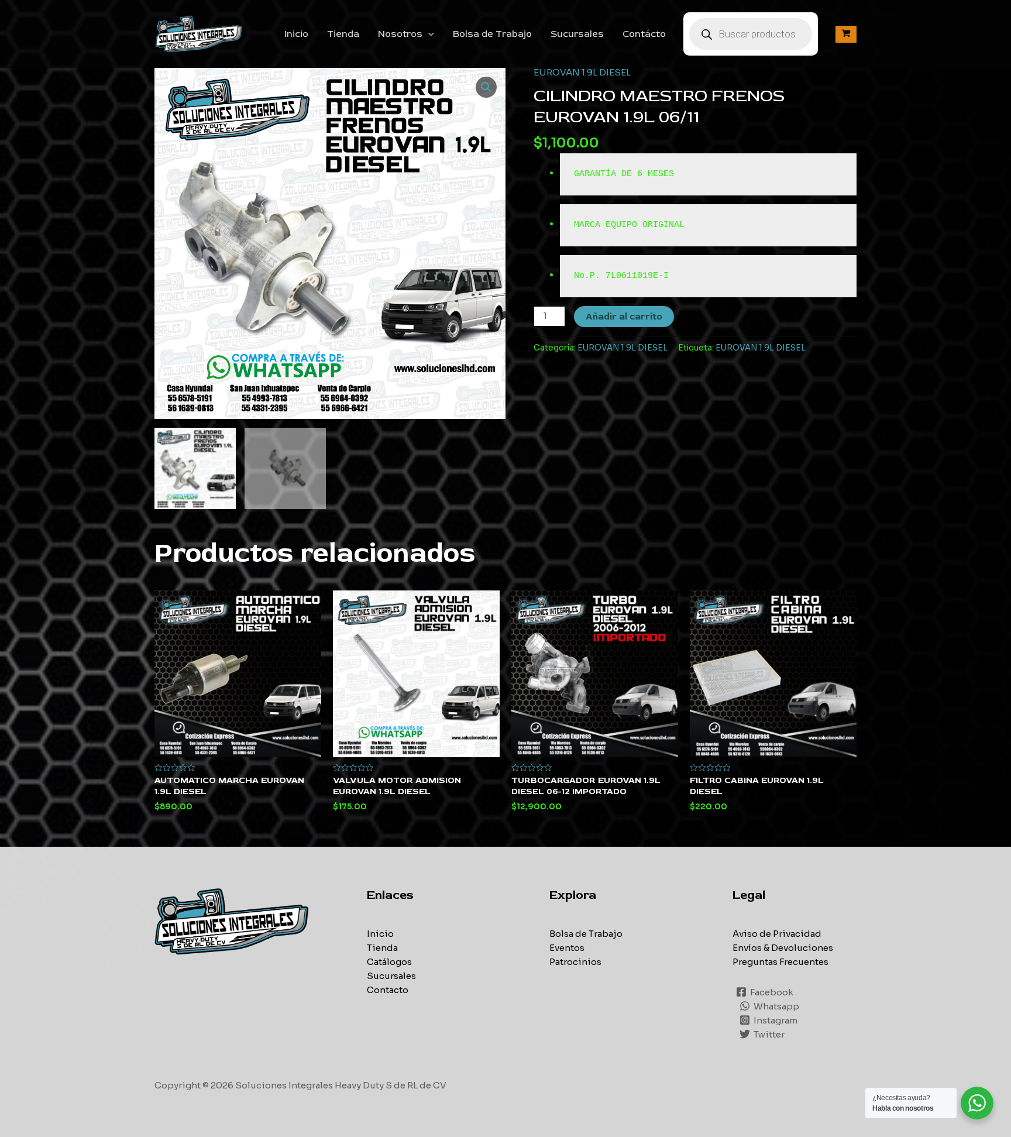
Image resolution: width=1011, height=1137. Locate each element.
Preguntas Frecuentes (780, 961)
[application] (428, 33)
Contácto (644, 34)
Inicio (296, 34)
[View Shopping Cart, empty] (846, 34)
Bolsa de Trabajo (492, 34)
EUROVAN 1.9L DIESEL (582, 72)
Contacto (387, 989)
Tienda (343, 34)
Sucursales (577, 34)
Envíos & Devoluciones (783, 947)
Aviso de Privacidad (777, 933)
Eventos (566, 947)
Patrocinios (575, 961)
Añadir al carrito (624, 316)
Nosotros (400, 34)
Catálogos (389, 961)
